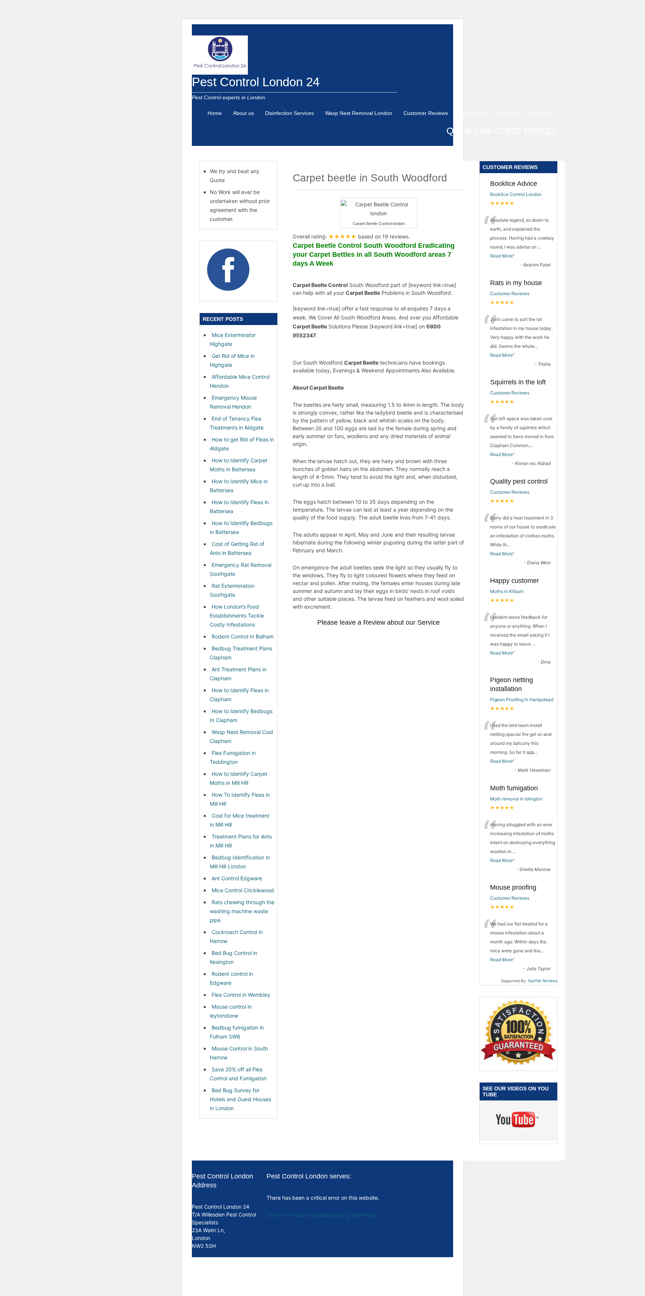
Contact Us (541, 113)
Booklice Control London (516, 194)
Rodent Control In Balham (243, 636)
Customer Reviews (425, 113)
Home (215, 113)
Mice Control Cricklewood (243, 890)
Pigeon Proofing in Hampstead (521, 699)
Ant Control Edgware (237, 878)
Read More (501, 256)
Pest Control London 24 (256, 82)
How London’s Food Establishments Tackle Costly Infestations (237, 615)
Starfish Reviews (542, 980)
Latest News (473, 113)
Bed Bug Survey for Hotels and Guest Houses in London (240, 1099)
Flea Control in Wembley (241, 994)
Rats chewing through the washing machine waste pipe (242, 911)
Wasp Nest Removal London (358, 113)
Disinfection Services (289, 113)
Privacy (508, 113)
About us (243, 113)
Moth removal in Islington (516, 799)
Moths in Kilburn (507, 591)
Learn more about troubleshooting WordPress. (322, 1215)
